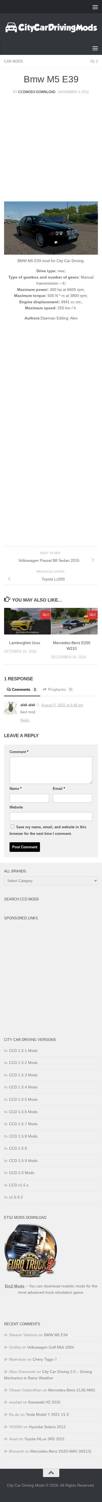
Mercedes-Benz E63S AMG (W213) (60, 1451)
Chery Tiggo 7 (45, 1359)
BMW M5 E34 (56, 1335)
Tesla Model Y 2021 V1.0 (47, 1414)
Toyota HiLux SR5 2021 (44, 1439)
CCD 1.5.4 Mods (23, 1087)
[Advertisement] (51, 150)
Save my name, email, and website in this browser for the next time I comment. (48, 830)
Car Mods (13, 61)
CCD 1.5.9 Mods (23, 1160)
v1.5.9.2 (16, 1197)
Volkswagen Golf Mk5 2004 (50, 1347)
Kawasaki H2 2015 (44, 1402)
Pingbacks (60, 689)
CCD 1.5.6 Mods (23, 1112)
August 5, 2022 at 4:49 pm (62, 705)
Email (59, 789)
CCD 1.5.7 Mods (23, 1124)
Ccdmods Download (36, 92)
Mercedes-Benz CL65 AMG (71, 1390)
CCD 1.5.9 (18, 1148)
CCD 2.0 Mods (21, 1172)
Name (15, 789)
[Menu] (95, 7)
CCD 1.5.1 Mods (23, 1050)
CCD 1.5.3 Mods (23, 1075)
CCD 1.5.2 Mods (23, 1062)
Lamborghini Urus (24, 643)
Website (16, 807)
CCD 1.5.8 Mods (23, 1136)
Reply (24, 720)
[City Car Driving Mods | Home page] (51, 27)
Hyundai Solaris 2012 (47, 1427)
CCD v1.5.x (19, 1185)
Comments (24, 689)
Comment (19, 752)
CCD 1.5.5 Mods (23, 1099)
